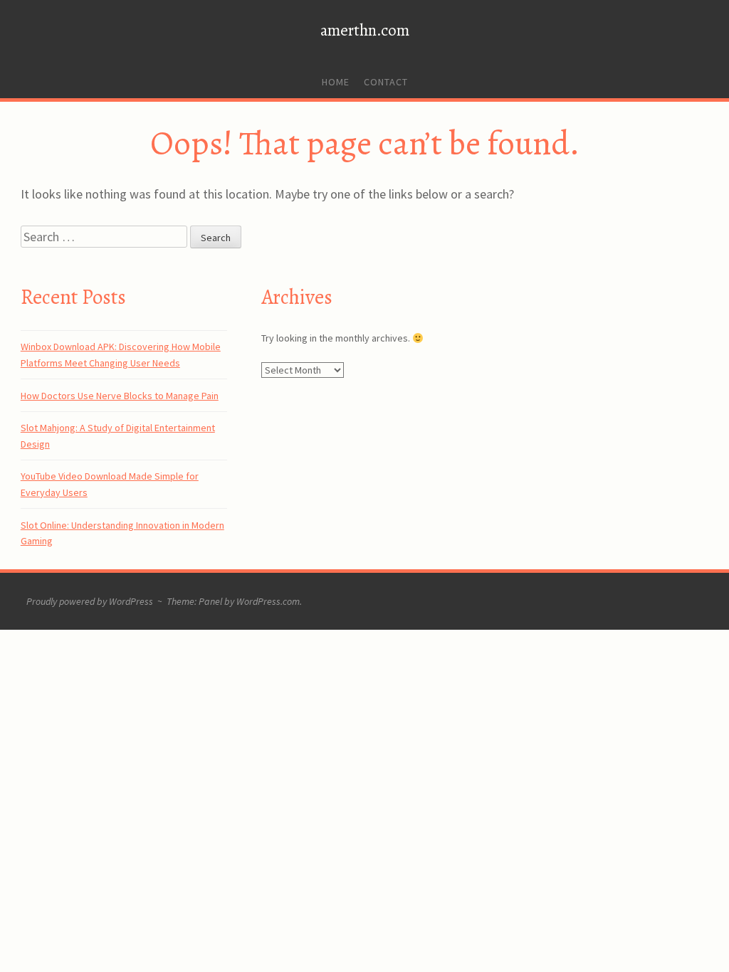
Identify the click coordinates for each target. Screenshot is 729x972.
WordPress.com (268, 601)
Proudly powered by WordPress (89, 601)
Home (336, 81)
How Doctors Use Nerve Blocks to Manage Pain (120, 395)
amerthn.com (364, 30)
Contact (386, 81)
